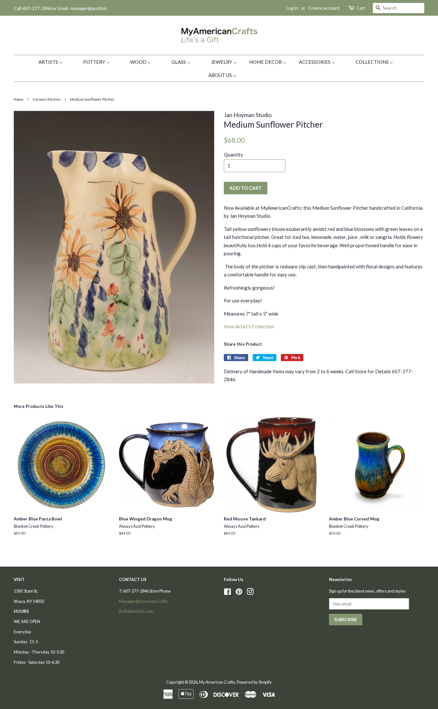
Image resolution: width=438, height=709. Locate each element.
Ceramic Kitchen (47, 99)
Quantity (233, 154)
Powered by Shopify (254, 682)
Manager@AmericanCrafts (143, 601)
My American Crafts (217, 682)
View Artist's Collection (249, 326)
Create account (324, 8)
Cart (361, 8)
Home (18, 99)
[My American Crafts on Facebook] (227, 592)
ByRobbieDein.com (136, 611)
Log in (292, 8)
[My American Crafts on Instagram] (250, 592)
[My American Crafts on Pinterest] (238, 592)
